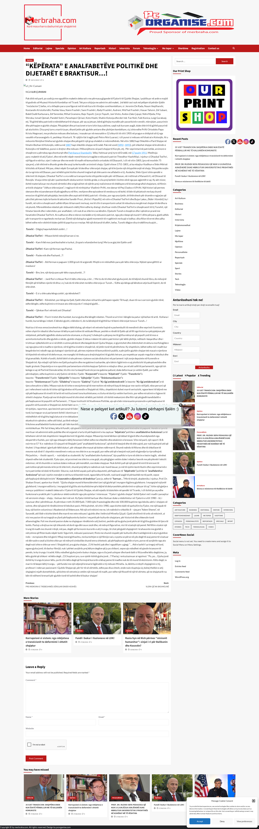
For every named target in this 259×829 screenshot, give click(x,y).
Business (179, 203)
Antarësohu (204, 367)
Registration (198, 48)
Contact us (213, 48)
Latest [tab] (179, 375)
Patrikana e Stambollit (80, 152)
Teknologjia (149, 48)
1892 (120, 144)
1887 (68, 144)
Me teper (167, 48)
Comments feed (182, 571)
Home (27, 48)
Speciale (59, 48)
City (175, 321)
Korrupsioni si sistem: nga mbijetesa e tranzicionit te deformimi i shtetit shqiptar (47, 642)
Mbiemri (177, 344)
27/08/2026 (34, 650)
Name (29, 717)
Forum (136, 48)
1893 (127, 144)
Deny (222, 821)
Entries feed (180, 566)
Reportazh (99, 48)
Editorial (37, 48)
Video (177, 290)
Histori (112, 48)
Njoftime (179, 241)
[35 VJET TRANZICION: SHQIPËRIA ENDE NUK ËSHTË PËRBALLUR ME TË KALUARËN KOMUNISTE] (184, 391)
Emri (175, 355)
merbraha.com (21, 827)
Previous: (51, 585)
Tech (177, 279)
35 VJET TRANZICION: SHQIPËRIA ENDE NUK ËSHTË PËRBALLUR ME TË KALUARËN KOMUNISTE (199, 148)
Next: (157, 585)
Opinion (72, 48)
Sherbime (183, 48)
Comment (31, 680)
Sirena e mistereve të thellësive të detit (193, 181)
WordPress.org (182, 577)
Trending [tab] (204, 375)
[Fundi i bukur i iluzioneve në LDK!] (97, 618)
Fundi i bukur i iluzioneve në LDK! (95, 638)
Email (102, 717)
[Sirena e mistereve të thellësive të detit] (184, 486)
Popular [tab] (191, 375)
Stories (178, 273)
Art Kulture (85, 48)
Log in (177, 561)
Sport (177, 268)
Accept (200, 821)
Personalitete (181, 252)
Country (177, 332)
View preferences (244, 821)
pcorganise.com (63, 827)
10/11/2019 (35, 80)
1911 (144, 152)
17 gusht (136, 152)
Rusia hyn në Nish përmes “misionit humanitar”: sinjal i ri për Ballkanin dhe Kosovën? (146, 642)
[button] (253, 801)
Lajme (49, 48)
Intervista (124, 48)
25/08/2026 (134, 650)
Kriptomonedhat (182, 225)
